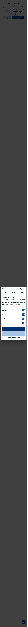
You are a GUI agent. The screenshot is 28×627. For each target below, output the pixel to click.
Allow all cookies (13, 328)
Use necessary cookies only (13, 337)
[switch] (23, 314)
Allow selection (13, 333)
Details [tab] (13, 292)
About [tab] (22, 292)
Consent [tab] (5, 292)
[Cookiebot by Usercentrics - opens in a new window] (19, 289)
